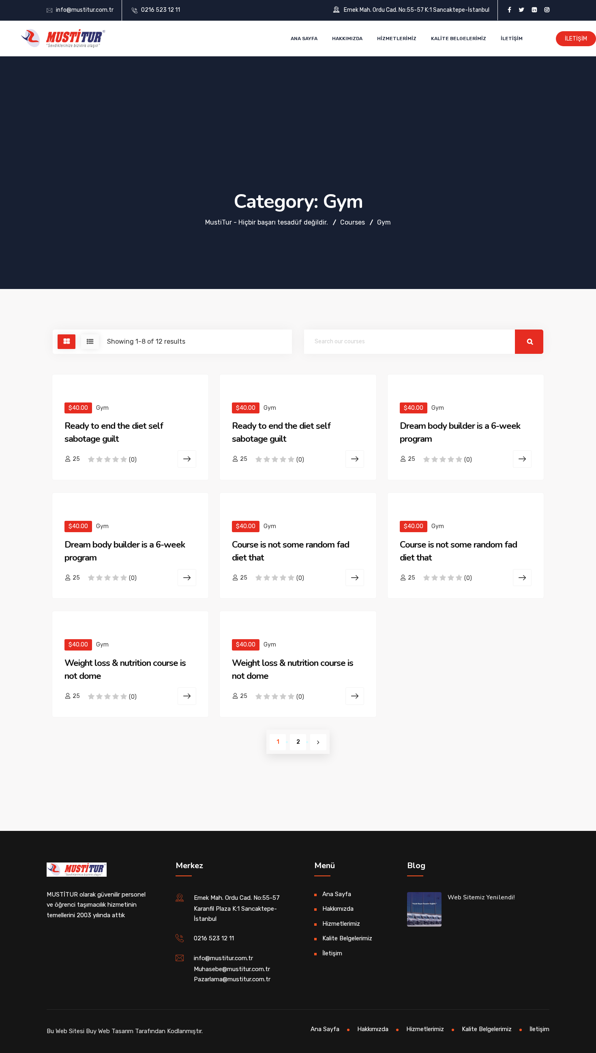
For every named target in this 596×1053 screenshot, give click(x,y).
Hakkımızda (347, 38)
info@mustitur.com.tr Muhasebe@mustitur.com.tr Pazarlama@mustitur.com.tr (232, 969)
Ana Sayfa (304, 38)
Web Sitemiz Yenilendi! (481, 897)
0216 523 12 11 (160, 9)
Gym (102, 408)
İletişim (512, 38)
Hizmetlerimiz (396, 38)
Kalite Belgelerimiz (458, 38)
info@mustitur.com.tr (85, 9)
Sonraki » (318, 742)
